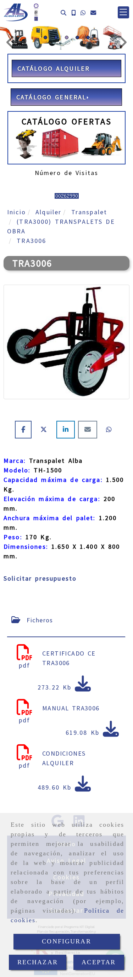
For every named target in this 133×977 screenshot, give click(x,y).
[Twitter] (45, 429)
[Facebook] (25, 429)
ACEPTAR (99, 962)
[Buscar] (63, 12)
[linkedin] (67, 429)
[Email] (93, 12)
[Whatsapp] (83, 12)
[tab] (66, 620)
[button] (123, 12)
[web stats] (67, 195)
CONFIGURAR (66, 941)
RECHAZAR (37, 962)
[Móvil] (73, 12)
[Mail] (89, 429)
